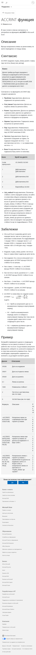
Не (23, 482)
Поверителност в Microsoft (8, 627)
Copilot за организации (7, 492)
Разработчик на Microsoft (8, 594)
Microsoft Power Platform (8, 609)
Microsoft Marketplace (7, 606)
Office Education (6, 546)
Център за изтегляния (7, 513)
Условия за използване (26, 646)
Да (12, 482)
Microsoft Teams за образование (10, 540)
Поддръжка (6, 7)
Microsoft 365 (5, 498)
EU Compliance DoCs (27, 648)
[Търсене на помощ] (6, 2)
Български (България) (10, 635)
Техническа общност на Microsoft (10, 603)
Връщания (4, 516)
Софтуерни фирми (6, 612)
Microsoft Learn (6, 597)
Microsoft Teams (6, 585)
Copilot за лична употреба (8, 495)
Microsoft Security (6, 567)
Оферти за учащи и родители (9, 552)
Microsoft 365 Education (8, 543)
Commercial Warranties (7, 525)
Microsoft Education (7, 534)
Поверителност (16, 646)
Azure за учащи (6, 555)
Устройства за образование (9, 537)
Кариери (4, 624)
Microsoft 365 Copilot (7, 582)
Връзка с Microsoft (6, 646)
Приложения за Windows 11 (9, 501)
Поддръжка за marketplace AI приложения (12, 600)
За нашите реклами (16, 648)
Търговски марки (6, 648)
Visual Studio (5, 615)
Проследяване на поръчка (8, 519)
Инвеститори (5, 630)
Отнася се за (7, 24)
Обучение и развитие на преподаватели (12, 549)
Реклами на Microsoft (7, 579)
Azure (3, 570)
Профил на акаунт (6, 510)
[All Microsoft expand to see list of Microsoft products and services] (2, 2)
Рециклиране (5, 522)
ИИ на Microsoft (6, 564)
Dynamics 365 (5, 573)
